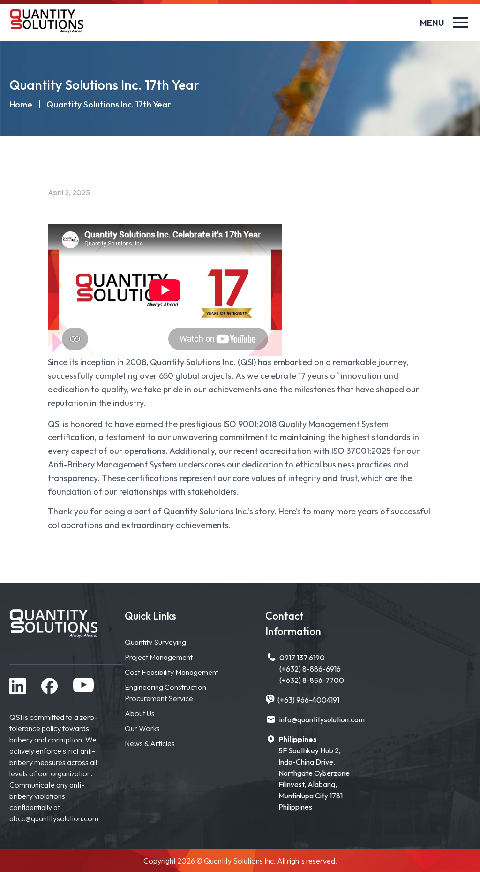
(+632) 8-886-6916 (310, 668)
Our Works (142, 728)
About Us (140, 713)
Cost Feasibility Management (171, 672)
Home (20, 104)
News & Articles (150, 743)
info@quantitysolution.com (322, 719)
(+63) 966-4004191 (308, 699)
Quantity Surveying (155, 642)
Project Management (159, 657)
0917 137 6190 (302, 657)
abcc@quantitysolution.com (53, 818)
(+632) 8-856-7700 (311, 680)
